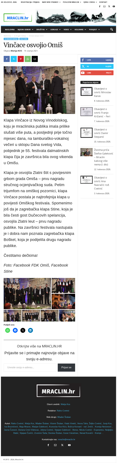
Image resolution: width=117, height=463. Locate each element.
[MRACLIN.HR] (58, 17)
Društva (40, 29)
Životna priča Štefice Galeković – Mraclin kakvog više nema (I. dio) (103, 157)
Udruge (54, 29)
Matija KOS (16, 50)
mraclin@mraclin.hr (66, 439)
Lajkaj (108, 60)
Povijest (93, 29)
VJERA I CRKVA (89, 2)
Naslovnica (7, 36)
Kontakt (103, 2)
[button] (111, 29)
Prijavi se (66, 367)
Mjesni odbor (24, 29)
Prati (108, 73)
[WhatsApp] (28, 59)
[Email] (35, 59)
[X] (109, 6)
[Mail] (104, 6)
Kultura (23, 39)
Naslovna (10, 29)
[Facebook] (99, 6)
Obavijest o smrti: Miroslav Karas (102, 92)
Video (66, 29)
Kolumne (79, 29)
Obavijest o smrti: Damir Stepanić (101, 133)
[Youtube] (114, 6)
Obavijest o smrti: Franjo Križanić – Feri (102, 112)
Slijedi (108, 66)
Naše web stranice (50, 2)
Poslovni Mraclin (71, 2)
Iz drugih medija (20, 36)
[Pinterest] (21, 59)
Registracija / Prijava (30, 2)
